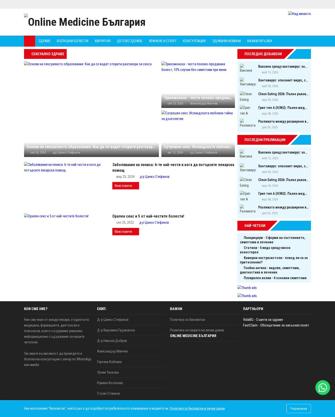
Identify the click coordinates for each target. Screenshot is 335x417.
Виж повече (123, 185)
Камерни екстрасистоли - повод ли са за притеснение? (274, 260)
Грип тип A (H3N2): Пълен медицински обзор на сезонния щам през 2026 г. (283, 108)
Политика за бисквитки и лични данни (197, 408)
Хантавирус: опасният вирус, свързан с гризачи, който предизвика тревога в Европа (283, 80)
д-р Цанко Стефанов (154, 177)
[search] (293, 41)
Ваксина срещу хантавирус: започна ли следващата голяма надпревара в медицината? (283, 66)
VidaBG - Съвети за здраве (263, 319)
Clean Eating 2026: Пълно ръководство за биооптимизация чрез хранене (283, 94)
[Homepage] (29, 41)
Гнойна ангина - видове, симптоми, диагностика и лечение (270, 270)
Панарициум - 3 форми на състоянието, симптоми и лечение (272, 240)
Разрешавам (298, 408)
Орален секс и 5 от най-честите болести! (148, 216)
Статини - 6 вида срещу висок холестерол (265, 250)
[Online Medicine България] (85, 22)
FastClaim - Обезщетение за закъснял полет (276, 325)
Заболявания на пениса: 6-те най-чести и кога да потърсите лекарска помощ (173, 167)
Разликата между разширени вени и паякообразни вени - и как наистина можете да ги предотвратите (283, 121)
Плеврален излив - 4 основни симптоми (275, 278)
